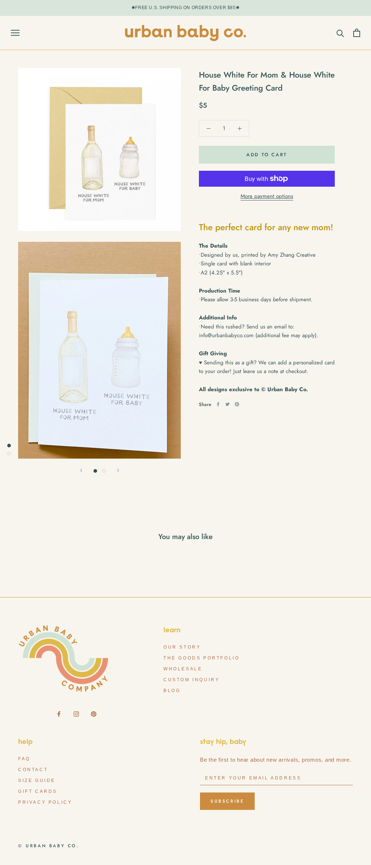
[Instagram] (76, 713)
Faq (24, 758)
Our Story (182, 647)
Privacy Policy (45, 802)
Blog (171, 690)
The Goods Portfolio (201, 658)
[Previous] (81, 470)
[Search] (340, 33)
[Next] (118, 470)
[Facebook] (218, 404)
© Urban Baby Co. (49, 846)
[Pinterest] (237, 404)
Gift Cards (37, 791)
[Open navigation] (15, 33)
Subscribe (227, 801)
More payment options (267, 196)
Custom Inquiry (191, 679)
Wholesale (182, 668)
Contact (33, 769)
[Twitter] (227, 404)
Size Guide (36, 780)
